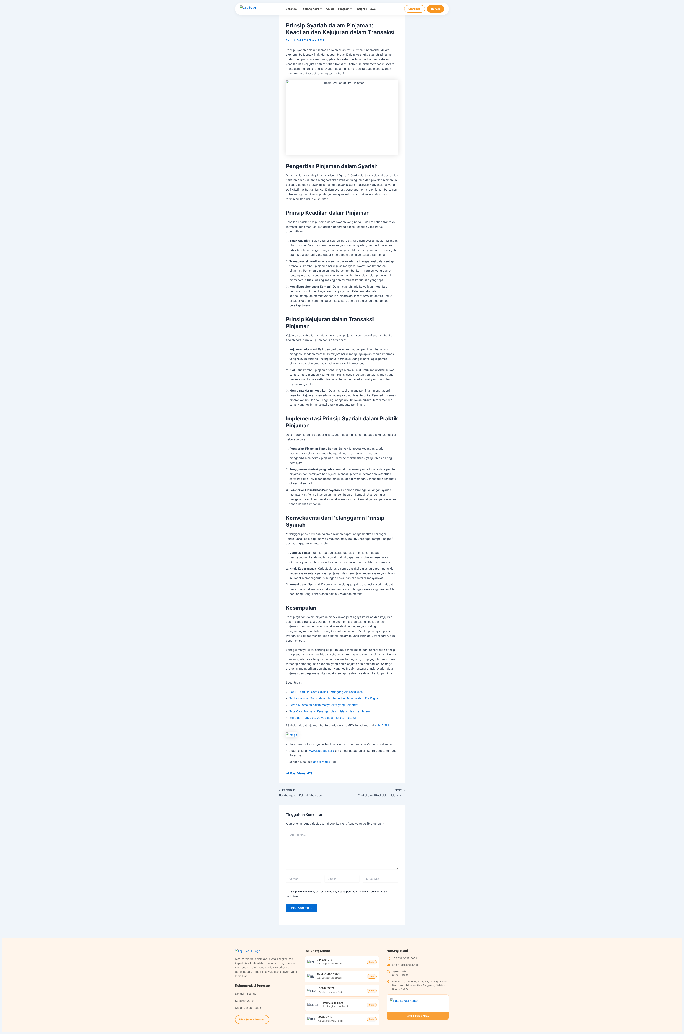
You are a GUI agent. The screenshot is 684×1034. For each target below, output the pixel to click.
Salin (371, 962)
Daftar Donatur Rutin (248, 1007)
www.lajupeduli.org (321, 750)
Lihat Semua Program (252, 1019)
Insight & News (366, 9)
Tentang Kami (311, 9)
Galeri (330, 9)
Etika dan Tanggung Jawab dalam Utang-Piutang (322, 717)
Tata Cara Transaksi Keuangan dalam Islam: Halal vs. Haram (329, 711)
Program (345, 9)
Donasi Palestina (245, 993)
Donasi (435, 8)
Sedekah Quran (245, 1000)
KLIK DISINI (382, 725)
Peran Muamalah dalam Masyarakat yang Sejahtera (323, 705)
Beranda (291, 9)
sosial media (321, 761)
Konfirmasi (414, 8)
